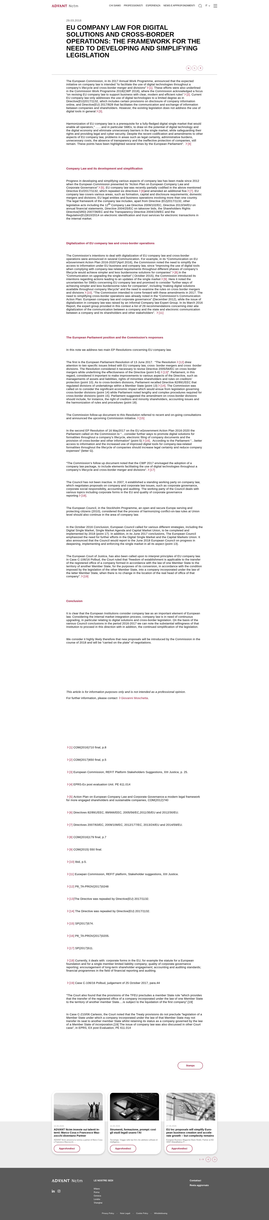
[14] (162, 385)
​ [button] (208, 1159)
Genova (97, 1195)
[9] (165, 279)
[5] (102, 187)
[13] (165, 372)
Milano (97, 1188)
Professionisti (133, 5)
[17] (152, 469)
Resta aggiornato (199, 1185)
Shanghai (98, 1202)
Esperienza (153, 5)
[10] (89, 292)
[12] (181, 362)
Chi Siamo (115, 5)
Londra (97, 1199)
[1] (150, 87)
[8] (176, 272)
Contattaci (195, 1180)
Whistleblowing (160, 1213)
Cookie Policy (142, 1213)
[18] (83, 495)
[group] (78, 1122)
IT (206, 5)
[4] (189, 143)
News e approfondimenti (179, 5)
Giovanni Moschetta (134, 698)
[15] (141, 418)
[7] (191, 190)
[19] (85, 576)
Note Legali (125, 1213)
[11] (161, 312)
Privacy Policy (108, 1213)
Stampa (190, 1065)
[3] (100, 111)
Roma (96, 1192)
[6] (142, 190)
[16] (147, 440)
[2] (188, 94)
